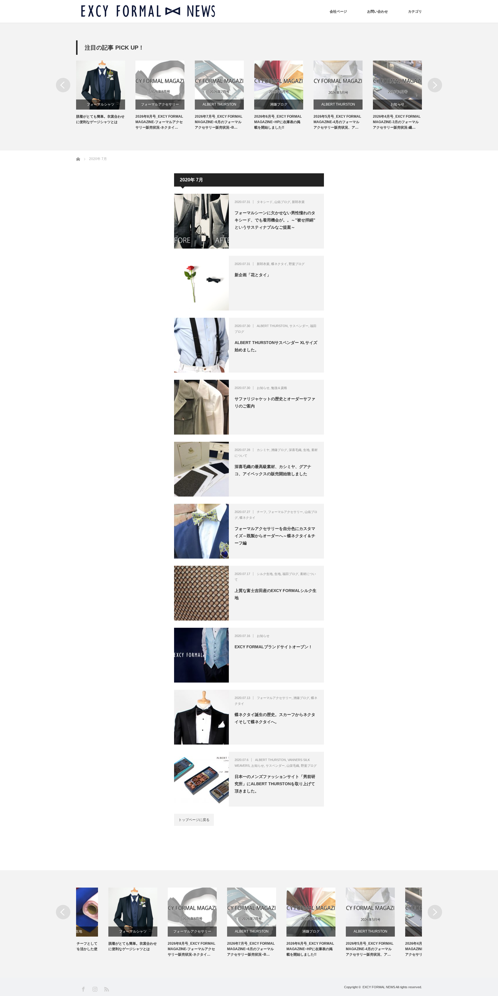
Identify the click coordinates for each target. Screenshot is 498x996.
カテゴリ (415, 12)
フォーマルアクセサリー (160, 104)
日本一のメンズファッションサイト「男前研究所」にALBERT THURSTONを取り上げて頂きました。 (275, 783)
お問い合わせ (377, 12)
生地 (306, 450)
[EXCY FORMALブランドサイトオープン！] (201, 655)
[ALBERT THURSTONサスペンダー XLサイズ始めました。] (201, 345)
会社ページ (338, 12)
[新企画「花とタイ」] (201, 283)
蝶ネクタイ (279, 264)
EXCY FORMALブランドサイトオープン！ (273, 646)
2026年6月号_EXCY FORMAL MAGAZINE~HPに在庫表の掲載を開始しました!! (278, 121)
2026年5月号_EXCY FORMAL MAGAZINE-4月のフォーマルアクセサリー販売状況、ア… (337, 121)
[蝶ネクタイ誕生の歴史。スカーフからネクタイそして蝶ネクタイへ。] (201, 717)
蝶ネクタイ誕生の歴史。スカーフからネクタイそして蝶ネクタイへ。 (275, 718)
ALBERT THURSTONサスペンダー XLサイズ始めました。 (276, 346)
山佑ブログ (282, 202)
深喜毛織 (295, 450)
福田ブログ (290, 574)
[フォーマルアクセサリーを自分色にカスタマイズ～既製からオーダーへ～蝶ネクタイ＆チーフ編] (201, 531)
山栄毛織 (292, 765)
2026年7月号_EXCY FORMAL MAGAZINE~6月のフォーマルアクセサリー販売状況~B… (218, 121)
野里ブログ (297, 264)
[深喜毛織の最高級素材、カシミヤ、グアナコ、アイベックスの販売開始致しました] (201, 469)
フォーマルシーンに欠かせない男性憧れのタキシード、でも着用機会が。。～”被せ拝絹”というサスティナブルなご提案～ (275, 220)
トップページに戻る (194, 820)
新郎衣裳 (298, 202)
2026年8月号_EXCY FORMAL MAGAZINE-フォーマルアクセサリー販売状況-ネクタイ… (159, 121)
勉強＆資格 (279, 388)
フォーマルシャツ (100, 104)
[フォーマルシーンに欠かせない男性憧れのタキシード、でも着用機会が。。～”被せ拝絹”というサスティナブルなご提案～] (201, 221)
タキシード (265, 202)
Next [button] (435, 85)
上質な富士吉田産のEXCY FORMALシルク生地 (275, 594)
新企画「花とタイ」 (253, 275)
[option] (105, 93)
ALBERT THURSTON (219, 104)
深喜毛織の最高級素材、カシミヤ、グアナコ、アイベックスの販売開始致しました (273, 470)
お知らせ (397, 104)
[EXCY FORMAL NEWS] (148, 11)
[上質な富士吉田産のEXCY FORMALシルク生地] (201, 593)
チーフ (261, 512)
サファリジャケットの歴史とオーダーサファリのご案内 (275, 402)
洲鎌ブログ (278, 104)
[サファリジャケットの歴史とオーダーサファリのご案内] (201, 407)
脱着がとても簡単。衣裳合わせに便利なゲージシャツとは (100, 119)
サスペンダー (298, 326)
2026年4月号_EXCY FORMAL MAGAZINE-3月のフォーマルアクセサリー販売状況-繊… (396, 121)
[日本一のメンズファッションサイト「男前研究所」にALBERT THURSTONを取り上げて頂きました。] (201, 779)
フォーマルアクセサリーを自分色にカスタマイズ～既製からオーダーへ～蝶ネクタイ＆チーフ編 (275, 535)
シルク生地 (265, 574)
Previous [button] (63, 85)
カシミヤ (263, 450)
